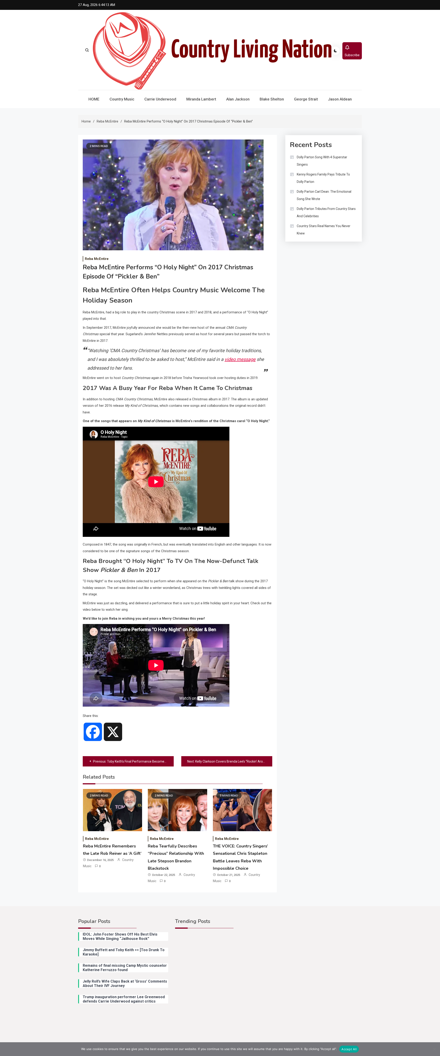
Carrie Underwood (160, 99)
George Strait (306, 99)
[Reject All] (434, 1049)
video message (240, 359)
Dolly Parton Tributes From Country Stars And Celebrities (326, 212)
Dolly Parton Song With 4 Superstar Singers (322, 160)
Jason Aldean (340, 99)
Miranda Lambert (201, 99)
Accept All (349, 1049)
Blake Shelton (272, 99)
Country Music (122, 99)
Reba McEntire (97, 259)
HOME (93, 99)
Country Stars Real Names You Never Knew (323, 229)
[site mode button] (335, 51)
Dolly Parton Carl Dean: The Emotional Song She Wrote (324, 195)
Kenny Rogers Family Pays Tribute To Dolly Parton (323, 178)
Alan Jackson (238, 99)
